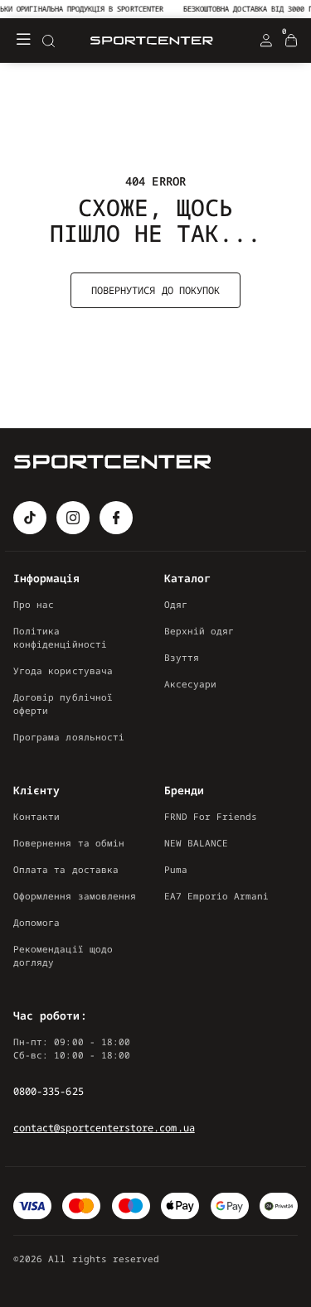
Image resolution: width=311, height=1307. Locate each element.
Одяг (175, 604)
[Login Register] (266, 40)
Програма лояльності (68, 737)
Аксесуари (190, 684)
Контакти (36, 816)
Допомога (36, 922)
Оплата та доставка (66, 869)
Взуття (181, 657)
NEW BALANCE (196, 843)
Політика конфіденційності (60, 637)
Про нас (33, 604)
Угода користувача (63, 670)
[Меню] (23, 40)
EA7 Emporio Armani (217, 896)
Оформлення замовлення (74, 896)
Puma (175, 869)
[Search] (48, 40)
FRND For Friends (211, 816)
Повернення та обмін (68, 843)
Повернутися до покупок (155, 290)
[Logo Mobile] (152, 41)
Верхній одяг (199, 631)
